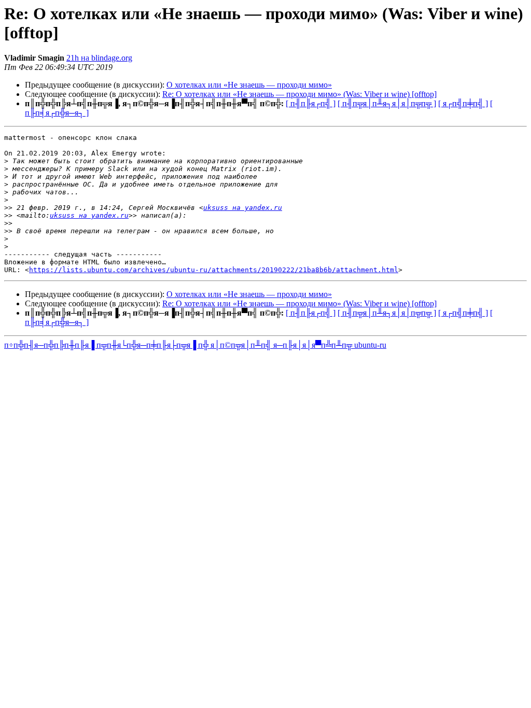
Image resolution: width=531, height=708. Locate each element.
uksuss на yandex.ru (242, 207)
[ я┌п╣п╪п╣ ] (463, 103)
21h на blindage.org (99, 57)
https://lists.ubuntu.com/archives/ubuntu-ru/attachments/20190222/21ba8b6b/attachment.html (213, 270)
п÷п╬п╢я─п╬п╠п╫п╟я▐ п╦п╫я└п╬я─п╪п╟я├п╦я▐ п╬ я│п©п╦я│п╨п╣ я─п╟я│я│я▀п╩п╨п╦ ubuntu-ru (195, 345)
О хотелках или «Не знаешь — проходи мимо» (249, 84)
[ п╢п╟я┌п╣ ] (311, 103)
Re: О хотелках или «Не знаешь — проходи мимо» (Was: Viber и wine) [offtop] (299, 94)
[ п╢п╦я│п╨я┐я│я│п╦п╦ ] (387, 103)
